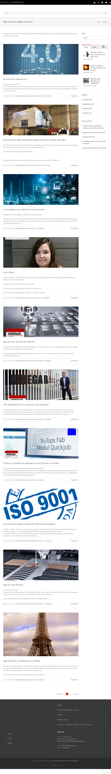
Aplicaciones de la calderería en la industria (21, 661)
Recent (94, 47)
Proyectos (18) (87, 108)
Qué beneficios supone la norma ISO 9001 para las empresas (29, 524)
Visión (10, 738)
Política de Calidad (63, 720)
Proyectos (33, 96)
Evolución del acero (89, 137)
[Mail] (110, 2)
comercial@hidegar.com (16, 2)
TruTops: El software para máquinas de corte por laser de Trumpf (31, 463)
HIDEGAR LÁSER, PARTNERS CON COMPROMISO (95, 81)
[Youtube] (106, 2)
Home (99, 22)
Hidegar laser (25, 96)
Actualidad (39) (87, 100)
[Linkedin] (94, 2)
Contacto (60, 715)
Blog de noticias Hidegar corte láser (68, 710)
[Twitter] (102, 2)
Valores (10, 743)
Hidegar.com (66, 748)
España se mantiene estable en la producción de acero (97, 68)
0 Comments (47, 96)
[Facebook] (98, 2)
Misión (10, 733)
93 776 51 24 (4, 2)
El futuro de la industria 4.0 (15, 79)
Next (76, 694)
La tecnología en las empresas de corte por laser (24, 209)
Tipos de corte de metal (13, 585)
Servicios (39, 96)
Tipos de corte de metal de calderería (19, 342)
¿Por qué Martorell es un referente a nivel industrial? (26, 404)
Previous (59, 694)
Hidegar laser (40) (88, 104)
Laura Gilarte (8, 272)
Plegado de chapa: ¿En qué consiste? (94, 132)
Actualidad (104, 22)
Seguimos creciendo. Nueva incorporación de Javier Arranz (97, 54)
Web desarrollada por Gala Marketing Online (64, 760)
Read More (74, 96)
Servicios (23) (87, 113)
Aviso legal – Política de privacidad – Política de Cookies (74, 724)
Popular (86, 47)
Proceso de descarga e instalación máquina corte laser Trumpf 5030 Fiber (34, 140)
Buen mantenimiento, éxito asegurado (94, 148)
